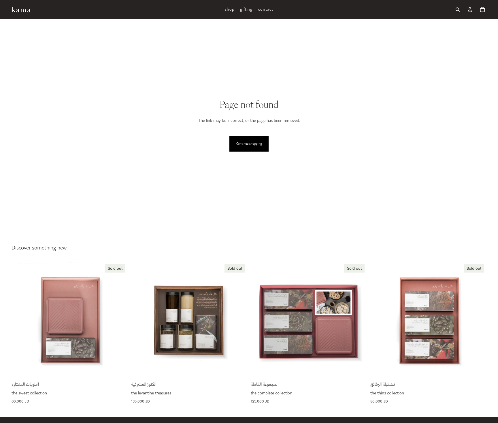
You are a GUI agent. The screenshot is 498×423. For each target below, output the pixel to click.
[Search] (457, 9)
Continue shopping (249, 144)
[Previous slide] (139, 320)
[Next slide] (238, 320)
